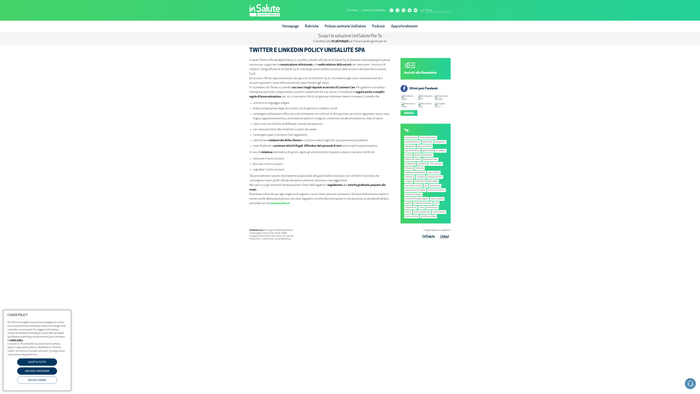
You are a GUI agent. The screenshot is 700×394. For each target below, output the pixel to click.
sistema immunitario (423, 203)
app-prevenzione (424, 146)
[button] (690, 384)
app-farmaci (428, 142)
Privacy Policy (255, 239)
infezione (409, 168)
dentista (418, 155)
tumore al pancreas (422, 212)
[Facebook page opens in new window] (391, 10)
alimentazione (411, 138)
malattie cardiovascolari (415, 173)
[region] (37, 350)
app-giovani (410, 146)
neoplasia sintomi (434, 177)
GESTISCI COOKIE (37, 380)
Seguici (409, 113)
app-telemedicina (412, 151)
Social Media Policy (283, 239)
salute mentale (437, 199)
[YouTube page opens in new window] (415, 10)
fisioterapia (410, 164)
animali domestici (412, 142)
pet (425, 186)
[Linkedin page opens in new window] (403, 10)
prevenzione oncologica (415, 190)
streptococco (410, 208)
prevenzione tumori (436, 190)
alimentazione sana (428, 138)
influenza (420, 168)
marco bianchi (434, 173)
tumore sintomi (411, 216)
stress (421, 208)
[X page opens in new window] (397, 10)
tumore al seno (439, 212)
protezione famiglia (413, 195)
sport (436, 203)
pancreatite (433, 181)
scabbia (408, 203)
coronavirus (441, 151)
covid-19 (408, 155)
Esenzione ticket (430, 160)
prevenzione (435, 186)
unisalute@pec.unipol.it (259, 233)
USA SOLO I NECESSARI (37, 371)
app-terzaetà (428, 151)
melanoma (409, 177)
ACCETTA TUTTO (37, 362)
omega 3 (408, 181)
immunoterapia (435, 164)
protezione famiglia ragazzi (416, 199)
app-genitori (440, 142)
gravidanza (422, 164)
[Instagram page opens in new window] (409, 10)
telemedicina (432, 208)
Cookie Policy (268, 239)
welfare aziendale (428, 216)
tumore (408, 212)
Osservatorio (420, 181)
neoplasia (421, 177)
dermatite (428, 155)
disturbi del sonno (413, 160)
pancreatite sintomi (413, 186)
